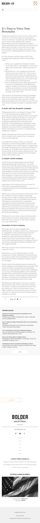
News (20, 447)
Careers (20, 453)
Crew (20, 444)
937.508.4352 (20, 424)
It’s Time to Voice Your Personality (20, 467)
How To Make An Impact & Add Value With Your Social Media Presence (20, 464)
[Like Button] (3, 299)
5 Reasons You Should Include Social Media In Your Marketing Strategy (20, 461)
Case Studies (20, 437)
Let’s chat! (11, 400)
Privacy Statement (20, 515)
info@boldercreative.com (20, 429)
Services (20, 441)
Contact (20, 450)
